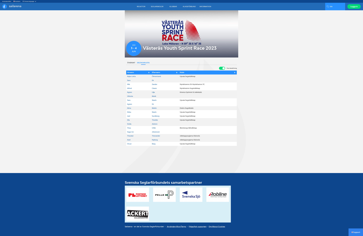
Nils (128, 84)
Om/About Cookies (217, 227)
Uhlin (154, 128)
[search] (335, 6)
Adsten (154, 124)
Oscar (129, 144)
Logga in (354, 6)
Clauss (154, 88)
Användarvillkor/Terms (176, 227)
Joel (128, 116)
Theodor (130, 136)
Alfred (129, 88)
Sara (128, 80)
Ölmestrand (156, 76)
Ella (128, 120)
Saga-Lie (130, 132)
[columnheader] (138, 72)
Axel (128, 140)
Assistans (17, 1)
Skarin (154, 100)
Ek (153, 80)
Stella (129, 124)
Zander (154, 84)
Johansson (156, 132)
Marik (154, 96)
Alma (129, 108)
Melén (154, 108)
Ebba (129, 112)
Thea (129, 128)
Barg (153, 144)
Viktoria (130, 96)
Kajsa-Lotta (131, 76)
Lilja (153, 92)
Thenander (156, 136)
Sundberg (155, 116)
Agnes (129, 92)
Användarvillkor (6, 1)
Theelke (155, 120)
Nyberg (155, 140)
